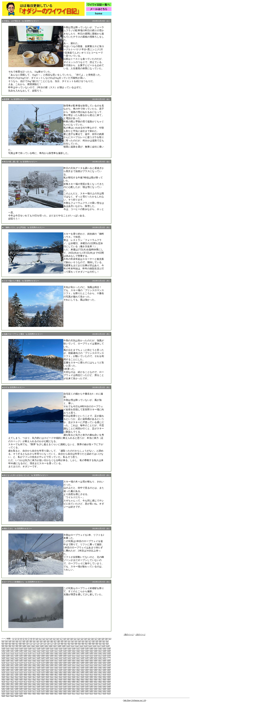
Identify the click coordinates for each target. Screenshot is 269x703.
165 (91, 650)
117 (99, 646)
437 (78, 677)
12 (44, 639)
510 (69, 684)
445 (3, 679)
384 (64, 672)
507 (56, 684)
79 (58, 643)
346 (7, 669)
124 (21, 648)
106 (50, 646)
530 (47, 686)
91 (100, 643)
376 (29, 672)
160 (69, 650)
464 (86, 679)
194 (108, 653)
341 (95, 667)
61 (104, 641)
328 (38, 667)
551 (29, 688)
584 (64, 691)
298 (16, 665)
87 (86, 643)
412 (78, 674)
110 (68, 646)
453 (38, 679)
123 (16, 648)
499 (21, 684)
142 (100, 648)
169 (108, 650)
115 (90, 646)
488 (82, 681)
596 (7, 693)
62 (107, 641)
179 (43, 653)
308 (60, 665)
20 (71, 639)
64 (6, 643)
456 (51, 679)
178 (38, 653)
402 (34, 674)
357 (56, 669)
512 (78, 684)
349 (21, 669)
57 (90, 641)
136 (73, 648)
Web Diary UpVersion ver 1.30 (134, 700)
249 (21, 660)
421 (7, 677)
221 (7, 658)
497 (12, 684)
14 (51, 639)
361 (73, 669)
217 (100, 655)
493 (104, 681)
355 (47, 669)
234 (64, 658)
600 (25, 693)
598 (16, 693)
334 (64, 667)
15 (54, 639)
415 (91, 674)
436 (73, 677)
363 (82, 669)
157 (56, 650)
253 (38, 660)
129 (43, 648)
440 (91, 677)
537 (78, 686)
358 (60, 669)
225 (25, 658)
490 (91, 681)
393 (104, 672)
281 (51, 662)
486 (73, 681)
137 (78, 648)
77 (52, 643)
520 (3, 686)
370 (3, 672)
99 (20, 646)
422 (12, 677)
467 (100, 679)
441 (95, 677)
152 (34, 650)
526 (29, 686)
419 (108, 674)
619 (108, 693)
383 (60, 672)
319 (108, 665)
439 (86, 677)
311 (73, 665)
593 (104, 691)
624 (21, 696)
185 (69, 653)
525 (25, 686)
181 (51, 653)
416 (95, 674)
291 (95, 662)
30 (106, 639)
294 (108, 662)
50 (65, 641)
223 (16, 658)
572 (12, 691)
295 (3, 665)
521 (7, 686)
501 (29, 684)
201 (29, 655)
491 (95, 681)
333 (60, 667)
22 (78, 639)
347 (12, 669)
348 (16, 669)
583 (60, 691)
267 (100, 660)
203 (38, 655)
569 (108, 688)
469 (108, 679)
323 (16, 667)
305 (47, 665)
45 (48, 641)
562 (78, 688)
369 (108, 669)
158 (60, 650)
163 (82, 650)
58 (93, 641)
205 (47, 655)
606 (51, 693)
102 (33, 646)
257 (56, 660)
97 (13, 646)
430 (47, 677)
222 (12, 658)
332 (56, 667)
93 (107, 643)
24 (85, 639)
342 (100, 667)
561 (73, 688)
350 (25, 669)
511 (73, 684)
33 (6, 641)
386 (73, 672)
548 (16, 688)
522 (12, 686)
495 (3, 684)
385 (69, 672)
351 (29, 669)
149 (21, 650)
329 (43, 667)
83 (72, 643)
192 (100, 653)
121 (7, 648)
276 (29, 662)
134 (64, 648)
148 (16, 650)
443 (104, 677)
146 (7, 650)
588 (82, 691)
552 (34, 688)
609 (64, 693)
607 (56, 693)
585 (69, 691)
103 (37, 646)
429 (43, 677)
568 (104, 688)
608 (60, 693)
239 (86, 658)
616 (95, 693)
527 (34, 686)
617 (100, 693)
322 (12, 667)
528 (38, 686)
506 (51, 684)
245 (3, 660)
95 (6, 646)
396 (7, 674)
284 (64, 662)
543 (104, 686)
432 (56, 677)
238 (82, 658)
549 (21, 688)
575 (25, 691)
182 (56, 653)
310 (69, 665)
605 (47, 693)
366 (95, 669)
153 (38, 650)
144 (108, 648)
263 (82, 660)
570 (3, 691)
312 (78, 665)
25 (89, 639)
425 (25, 677)
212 (78, 655)
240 (91, 658)
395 (3, 674)
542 (100, 686)
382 (56, 672)
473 (16, 681)
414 (86, 674)
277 (34, 662)
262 (78, 660)
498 (16, 684)
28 (99, 639)
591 (95, 691)
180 (47, 653)
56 (86, 641)
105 (46, 646)
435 (69, 677)
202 (34, 655)
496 (7, 684)
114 (85, 646)
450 (25, 679)
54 (79, 641)
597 (12, 693)
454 (43, 679)
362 (78, 669)
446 (7, 679)
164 (86, 650)
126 (29, 648)
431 (51, 677)
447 (12, 679)
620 (3, 696)
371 (7, 672)
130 (47, 648)
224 (21, 658)
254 (43, 660)
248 (16, 660)
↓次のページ (140, 634)
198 (16, 655)
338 (82, 667)
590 (91, 691)
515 (91, 684)
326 (29, 667)
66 (13, 643)
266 (95, 660)
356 (51, 669)
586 (73, 691)
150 (25, 650)
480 (47, 681)
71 (31, 643)
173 (16, 653)
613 (82, 693)
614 (86, 693)
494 (108, 681)
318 (104, 665)
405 (47, 674)
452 (34, 679)
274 (21, 662)
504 (43, 684)
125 (25, 648)
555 (47, 688)
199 (21, 655)
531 (51, 686)
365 (91, 669)
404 (43, 674)
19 (68, 639)
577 (34, 691)
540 (91, 686)
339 (86, 667)
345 (3, 669)
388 (82, 672)
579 (43, 691)
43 (41, 641)
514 (86, 684)
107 (55, 646)
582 (56, 691)
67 (17, 643)
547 (12, 688)
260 (69, 660)
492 (100, 681)
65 (10, 643)
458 (60, 679)
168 (104, 650)
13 (47, 639)
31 (110, 639)
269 (108, 660)
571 (7, 691)
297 (12, 665)
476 (29, 681)
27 (96, 639)
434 (64, 677)
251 (29, 660)
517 (100, 684)
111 (72, 646)
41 (34, 641)
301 (29, 665)
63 (3, 643)
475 (25, 681)
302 (34, 665)
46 (52, 641)
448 (16, 679)
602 (34, 693)
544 (108, 686)
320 (3, 667)
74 (41, 643)
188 (82, 653)
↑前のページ (129, 634)
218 (104, 655)
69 (24, 643)
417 (100, 674)
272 (12, 662)
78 (55, 643)
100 (24, 646)
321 (7, 667)
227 (34, 658)
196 (7, 655)
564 (86, 688)
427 (34, 677)
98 (17, 646)
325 (25, 667)
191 (95, 653)
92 (104, 643)
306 (51, 665)
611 (73, 693)
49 (62, 641)
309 (64, 665)
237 (78, 658)
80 (62, 643)
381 (51, 672)
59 (97, 641)
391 (95, 672)
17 (61, 639)
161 (73, 650)
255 (47, 660)
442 (100, 677)
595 (3, 693)
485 (69, 681)
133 (60, 648)
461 (73, 679)
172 (12, 653)
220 (3, 658)
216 (95, 655)
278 (38, 662)
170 (3, 653)
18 (65, 639)
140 (91, 648)
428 (38, 677)
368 (104, 669)
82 (69, 643)
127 (34, 648)
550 (25, 688)
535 (69, 686)
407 (56, 674)
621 (7, 696)
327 (34, 667)
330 (47, 667)
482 (56, 681)
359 (64, 669)
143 (104, 648)
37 (20, 641)
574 (21, 691)
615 (91, 693)
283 (60, 662)
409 (64, 674)
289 (86, 662)
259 (64, 660)
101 (28, 646)
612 (78, 693)
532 (56, 686)
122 (12, 648)
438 (82, 677)
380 (47, 672)
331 (51, 667)
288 (82, 662)
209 (64, 655)
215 (91, 655)
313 (82, 665)
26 (92, 639)
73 (38, 643)
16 (58, 639)
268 (104, 660)
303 (38, 665)
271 (7, 662)
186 (73, 653)
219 (108, 655)
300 (25, 665)
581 (51, 691)
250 (25, 660)
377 (34, 672)
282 (56, 662)
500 (25, 684)
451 (29, 679)
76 (48, 643)
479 (43, 681)
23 (82, 639)
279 (43, 662)
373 (16, 672)
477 (34, 681)
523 (16, 686)
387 (78, 672)
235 (69, 658)
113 (81, 646)
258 (60, 660)
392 (100, 672)
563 (82, 688)
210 (69, 655)
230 (47, 658)
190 (91, 653)
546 (7, 688)
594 (108, 691)
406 (51, 674)
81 (65, 643)
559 (64, 688)
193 (104, 653)
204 (43, 655)
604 (43, 693)
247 (12, 660)
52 (72, 641)
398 (16, 674)
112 (77, 646)
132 (56, 648)
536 (73, 686)
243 (104, 658)
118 (103, 646)
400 (25, 674)
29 (103, 639)
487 (78, 681)
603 (38, 693)
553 (38, 688)
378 (38, 672)
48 (58, 641)
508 (60, 684)
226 (29, 658)
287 (78, 662)
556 (51, 688)
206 (51, 655)
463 (82, 679)
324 (21, 667)
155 (47, 650)
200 (25, 655)
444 (108, 677)
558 (60, 688)
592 (100, 691)
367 (100, 669)
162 (78, 650)
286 (73, 662)
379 (43, 672)
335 (69, 667)
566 (95, 688)
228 (38, 658)
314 (86, 665)
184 (64, 653)
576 (29, 691)
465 (91, 679)
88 (90, 643)
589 (86, 691)
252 (34, 660)
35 (13, 641)
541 (95, 686)
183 (60, 653)
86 (83, 643)
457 (56, 679)
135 (69, 648)
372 (12, 672)
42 (38, 641)
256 (51, 660)
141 (95, 648)
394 (108, 672)
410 (69, 674)
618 (104, 693)
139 (86, 648)
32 (3, 641)
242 (100, 658)
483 (60, 681)
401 (29, 674)
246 (7, 660)
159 (64, 650)
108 (59, 646)
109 (63, 646)
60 (100, 641)
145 (3, 650)
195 (3, 655)
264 (86, 660)
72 (34, 643)
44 (45, 641)
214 (86, 655)
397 (12, 674)
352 (34, 669)
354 (43, 669)
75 (45, 643)
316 (95, 665)
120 (3, 648)
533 (60, 686)
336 (73, 667)
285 (69, 662)
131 (51, 648)
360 (69, 669)
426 (29, 677)
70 (27, 643)
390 (91, 672)
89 (93, 643)
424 (21, 677)
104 (41, 646)
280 (47, 662)
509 (64, 684)
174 (21, 653)
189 (86, 653)
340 (91, 667)
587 (78, 691)
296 (7, 665)
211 (73, 655)
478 (38, 681)
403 (38, 674)
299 (21, 665)
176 (29, 653)
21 (75, 639)
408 (60, 674)
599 (21, 693)
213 (82, 655)
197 (12, 655)
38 (24, 641)
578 (38, 691)
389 (86, 672)
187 (78, 653)
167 (100, 650)
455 (47, 679)
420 (3, 677)
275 (25, 662)
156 (51, 650)
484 (64, 681)
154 (43, 650)
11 (40, 639)
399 (21, 674)
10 (37, 639)
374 (21, 672)
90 (97, 643)
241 (95, 658)
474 (21, 681)
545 (3, 688)
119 (107, 646)
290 (91, 662)
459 (64, 679)
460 (69, 679)
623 (16, 696)
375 (25, 672)
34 (10, 641)
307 (56, 665)
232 (56, 658)
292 (100, 662)
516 (95, 684)
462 (78, 679)
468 (104, 679)
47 (55, 641)
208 (60, 655)
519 (108, 684)
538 (82, 686)
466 (95, 679)
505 (47, 684)
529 (43, 686)
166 (95, 650)
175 (25, 653)
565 (91, 688)
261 (73, 660)
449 (21, 679)
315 (91, 665)
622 (12, 696)
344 (108, 667)
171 (7, 653)
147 (12, 650)
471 (7, 681)
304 (43, 665)
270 (3, 662)
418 (104, 674)
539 (86, 686)
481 (51, 681)
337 (78, 667)
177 (34, 653)
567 (100, 688)
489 (86, 681)
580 (47, 691)
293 (104, 662)
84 (76, 643)
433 (60, 677)
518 (104, 684)
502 (34, 684)
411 (73, 674)
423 (16, 677)
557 (56, 688)
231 (51, 658)
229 (43, 658)
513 (82, 684)
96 (10, 646)
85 (79, 643)
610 (69, 693)
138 (82, 648)
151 (29, 650)
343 (104, 667)
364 (86, 669)
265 (91, 660)
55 (83, 641)
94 (3, 646)
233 (60, 658)
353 (38, 669)
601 (29, 693)
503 (38, 684)
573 (16, 691)
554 (43, 688)
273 (16, 662)
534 (64, 686)
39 (27, 641)
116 (94, 646)
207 (56, 655)
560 (69, 688)
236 (73, 658)
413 (82, 674)
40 (31, 641)
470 (3, 681)
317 (100, 665)
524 (21, 686)
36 (17, 641)
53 (76, 641)
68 (20, 643)
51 (69, 641)
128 (38, 648)
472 (12, 681)
